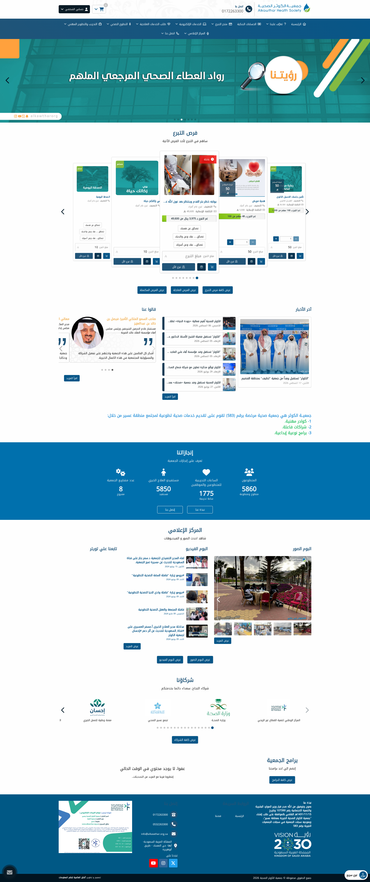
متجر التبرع (221, 24)
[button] (7, 80)
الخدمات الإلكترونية (190, 24)
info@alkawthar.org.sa (154, 834)
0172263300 (160, 814)
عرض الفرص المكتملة (152, 290)
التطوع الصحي (119, 24)
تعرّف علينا (276, 24)
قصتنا (218, 816)
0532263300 (160, 824)
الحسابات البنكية (246, 24)
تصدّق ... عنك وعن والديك (189, 236)
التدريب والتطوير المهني (82, 24)
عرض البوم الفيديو (170, 659)
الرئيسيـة (296, 24)
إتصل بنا (170, 509)
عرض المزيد (222, 640)
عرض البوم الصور (200, 659)
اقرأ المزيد (170, 396)
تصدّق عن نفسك (189, 228)
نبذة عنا (200, 509)
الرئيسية (239, 816)
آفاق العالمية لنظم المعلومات (72, 877)
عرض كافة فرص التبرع (217, 290)
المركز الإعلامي (196, 33)
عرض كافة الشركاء (185, 739)
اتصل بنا (170, 33)
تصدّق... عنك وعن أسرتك (189, 244)
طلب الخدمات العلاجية (153, 24)
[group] (262, 588)
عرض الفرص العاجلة (184, 290)
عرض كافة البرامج (282, 780)
